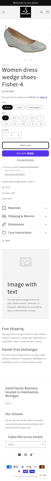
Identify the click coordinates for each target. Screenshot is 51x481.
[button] (3, 12)
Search (8, 403)
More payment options (25, 160)
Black (7, 107)
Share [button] (7, 240)
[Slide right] (32, 60)
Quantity (5, 130)
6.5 (31, 118)
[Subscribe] (42, 444)
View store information (15, 174)
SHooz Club (22, 476)
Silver (19, 107)
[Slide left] (20, 60)
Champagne (34, 107)
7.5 (6, 124)
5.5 (14, 118)
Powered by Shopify (31, 476)
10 (41, 124)
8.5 (23, 124)
